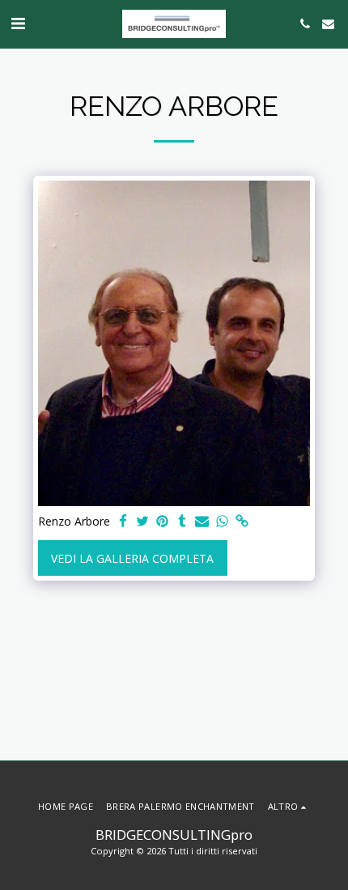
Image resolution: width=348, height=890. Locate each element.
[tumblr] (183, 521)
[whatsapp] (222, 521)
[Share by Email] (202, 521)
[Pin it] (162, 521)
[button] (18, 23)
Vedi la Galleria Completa (132, 558)
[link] (242, 521)
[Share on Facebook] (123, 521)
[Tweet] (143, 521)
